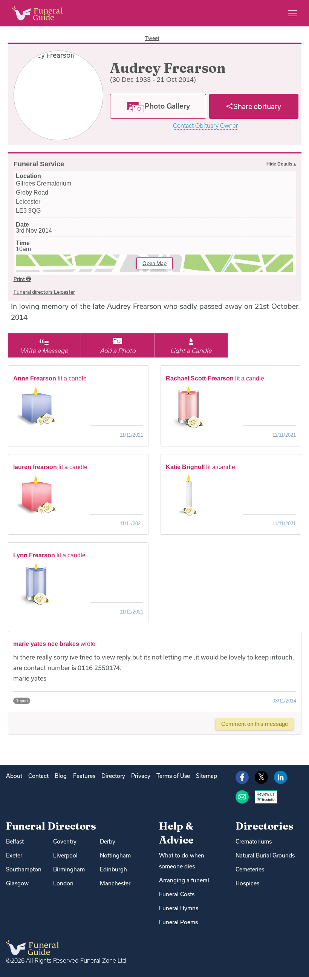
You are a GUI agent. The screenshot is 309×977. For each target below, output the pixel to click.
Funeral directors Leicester (44, 292)
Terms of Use (173, 776)
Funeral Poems (178, 922)
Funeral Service (39, 164)
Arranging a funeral (184, 880)
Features (84, 776)
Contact (38, 776)
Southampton (23, 869)
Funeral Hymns (178, 908)
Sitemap (206, 776)
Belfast (15, 841)
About (14, 776)
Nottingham (115, 855)
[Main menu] (292, 13)
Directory (113, 776)
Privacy (140, 776)
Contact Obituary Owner (205, 126)
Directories (265, 826)
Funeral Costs (176, 894)
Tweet (152, 38)
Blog (61, 776)
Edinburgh (113, 869)
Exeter (14, 855)
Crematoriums (254, 841)
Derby (107, 841)
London (63, 883)
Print (20, 279)
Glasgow (17, 883)
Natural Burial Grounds (265, 855)
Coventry (64, 841)
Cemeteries (250, 869)
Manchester (115, 883)
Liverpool (65, 855)
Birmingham (69, 869)
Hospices (247, 883)
